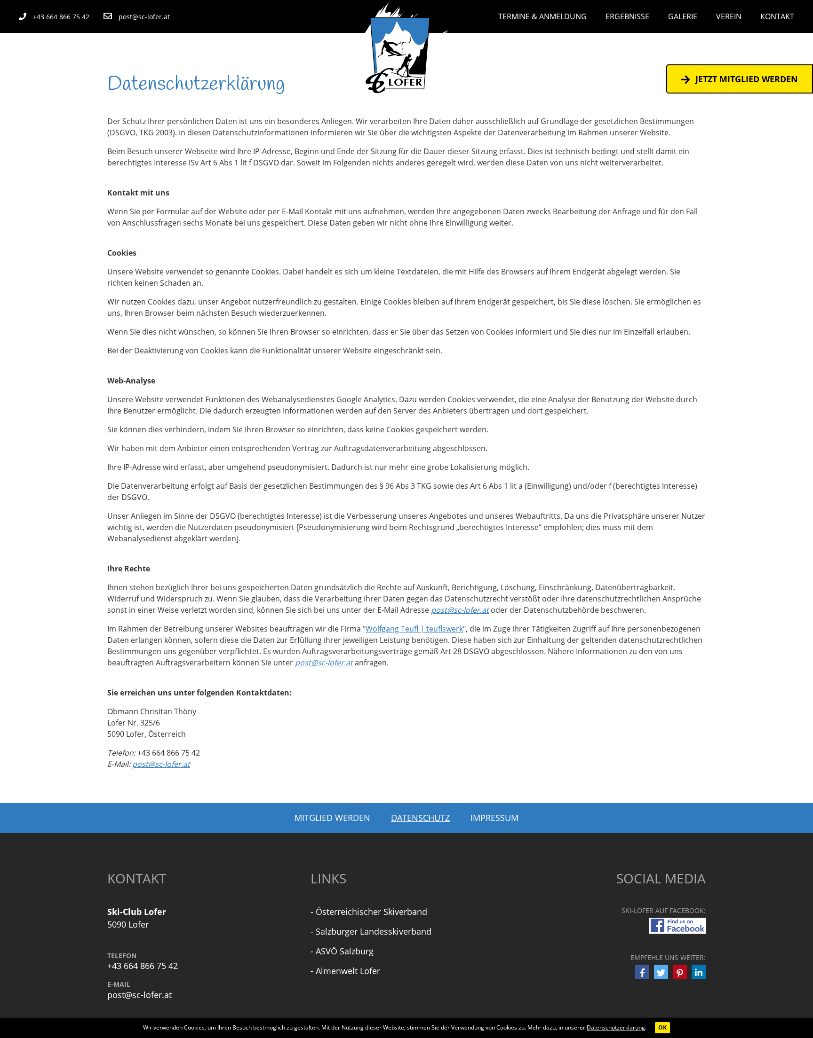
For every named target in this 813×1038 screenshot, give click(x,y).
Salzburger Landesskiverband (373, 931)
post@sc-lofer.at (460, 610)
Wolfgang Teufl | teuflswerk (414, 629)
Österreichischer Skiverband (371, 911)
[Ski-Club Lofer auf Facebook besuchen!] (677, 924)
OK (662, 1027)
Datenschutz (420, 817)
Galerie (682, 16)
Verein (728, 16)
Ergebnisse (627, 16)
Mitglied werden (332, 817)
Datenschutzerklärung (616, 1027)
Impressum (494, 817)
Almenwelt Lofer (348, 970)
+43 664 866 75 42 (142, 965)
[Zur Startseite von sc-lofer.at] (407, 51)
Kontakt (777, 16)
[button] (642, 972)
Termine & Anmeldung (542, 16)
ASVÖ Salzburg (345, 951)
